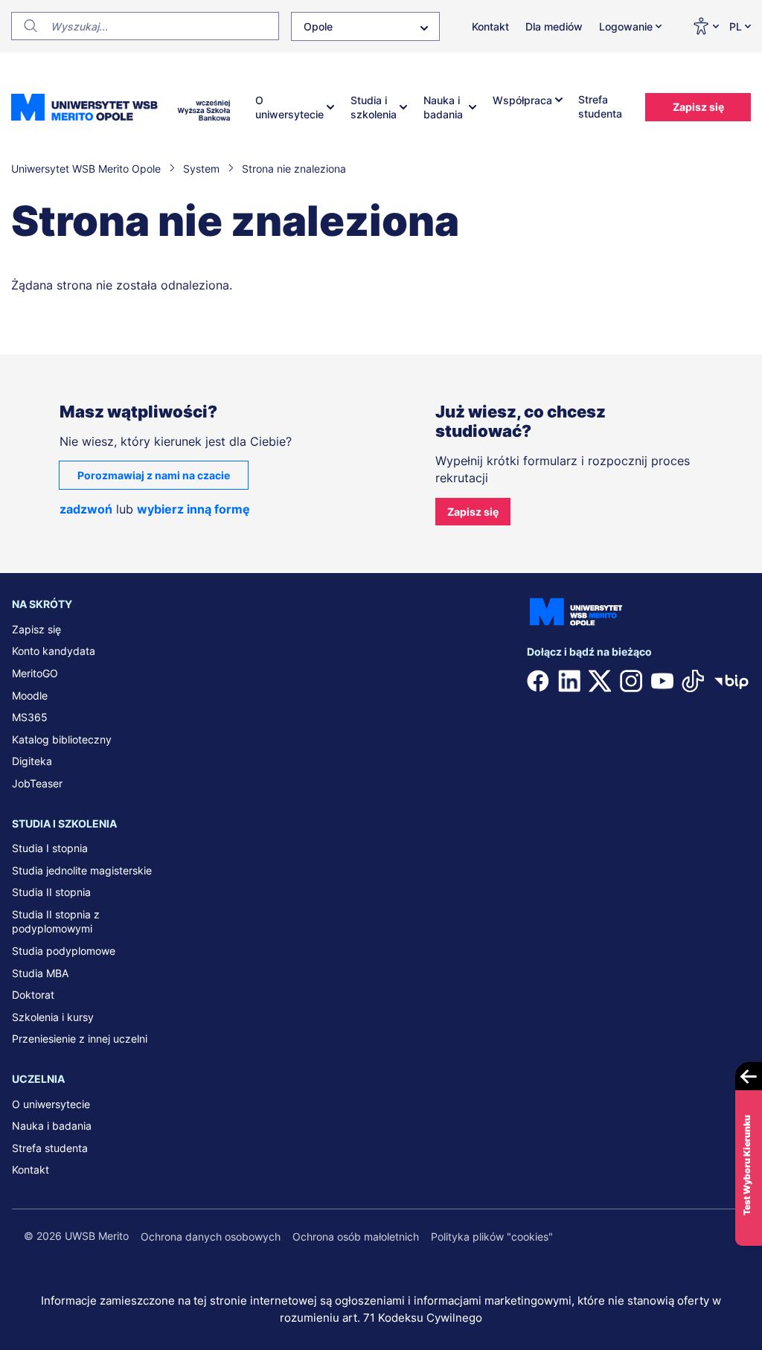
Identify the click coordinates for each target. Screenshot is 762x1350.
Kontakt (490, 26)
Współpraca (522, 100)
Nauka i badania (443, 107)
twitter (600, 681)
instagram (631, 681)
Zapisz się (698, 106)
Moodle (30, 695)
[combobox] (365, 26)
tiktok (693, 681)
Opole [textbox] (318, 26)
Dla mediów (554, 26)
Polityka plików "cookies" (492, 1236)
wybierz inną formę (193, 509)
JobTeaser (37, 783)
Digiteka (32, 761)
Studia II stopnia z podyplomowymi (56, 921)
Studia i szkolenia (373, 107)
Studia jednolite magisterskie (82, 870)
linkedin (569, 681)
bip (731, 681)
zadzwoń (86, 509)
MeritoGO (35, 673)
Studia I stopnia (50, 848)
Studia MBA (40, 973)
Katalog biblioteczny (62, 739)
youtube (662, 681)
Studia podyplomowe (63, 950)
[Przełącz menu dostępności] (704, 26)
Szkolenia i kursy (53, 1017)
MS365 (30, 717)
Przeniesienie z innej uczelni (79, 1038)
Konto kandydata (53, 650)
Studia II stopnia (51, 892)
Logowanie (626, 26)
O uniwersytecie (289, 107)
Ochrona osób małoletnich (355, 1236)
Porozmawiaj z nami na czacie (153, 475)
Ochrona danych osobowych (211, 1236)
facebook (538, 681)
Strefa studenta (600, 107)
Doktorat (33, 994)
